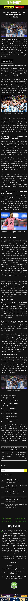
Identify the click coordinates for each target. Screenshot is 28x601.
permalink (15, 449)
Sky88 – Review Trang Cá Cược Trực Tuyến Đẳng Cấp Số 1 (16, 498)
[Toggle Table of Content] (10, 61)
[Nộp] (25, 470)
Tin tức (20, 447)
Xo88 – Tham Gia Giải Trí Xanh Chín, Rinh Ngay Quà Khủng (15, 492)
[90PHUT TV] (14, 3)
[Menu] (2, 2)
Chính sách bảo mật (21, 521)
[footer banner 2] (14, 599)
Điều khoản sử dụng (7, 521)
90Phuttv (4, 49)
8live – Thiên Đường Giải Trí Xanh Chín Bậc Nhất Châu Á (15, 480)
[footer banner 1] (14, 596)
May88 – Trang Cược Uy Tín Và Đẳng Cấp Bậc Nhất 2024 (16, 486)
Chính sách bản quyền (21, 518)
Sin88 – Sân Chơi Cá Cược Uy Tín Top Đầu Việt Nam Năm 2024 (16, 505)
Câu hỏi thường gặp (7, 518)
